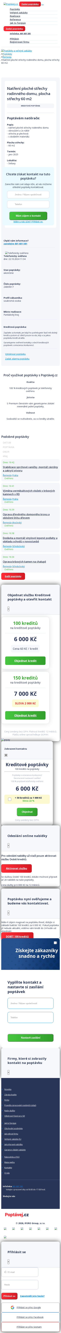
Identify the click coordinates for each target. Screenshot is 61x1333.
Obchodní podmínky (13, 1128)
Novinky (7, 1089)
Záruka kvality (10, 1095)
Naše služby (9, 1110)
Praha (15, 475)
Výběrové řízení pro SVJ (14, 1116)
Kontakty (8, 1167)
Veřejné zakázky (19, 12)
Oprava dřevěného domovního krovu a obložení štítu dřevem (26, 516)
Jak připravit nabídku (13, 1144)
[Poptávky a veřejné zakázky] (16, 50)
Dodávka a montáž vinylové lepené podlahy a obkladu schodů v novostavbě (30, 539)
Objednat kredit (25, 661)
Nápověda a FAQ (12, 1157)
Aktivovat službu (16, 868)
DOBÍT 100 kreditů (17, 936)
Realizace (15, 16)
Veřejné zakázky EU (12, 1139)
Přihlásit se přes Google (29, 1307)
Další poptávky (13, 576)
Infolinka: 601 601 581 (20, 33)
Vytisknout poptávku (15, 354)
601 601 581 (17, 1186)
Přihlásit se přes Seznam (29, 1326)
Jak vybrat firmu (11, 1134)
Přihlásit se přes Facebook (30, 1317)
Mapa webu (9, 1162)
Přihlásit (14, 38)
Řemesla (7, 56)
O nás (7, 1173)
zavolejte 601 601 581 (15, 243)
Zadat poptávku (30, 4)
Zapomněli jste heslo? (32, 1295)
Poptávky (15, 9)
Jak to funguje (18, 22)
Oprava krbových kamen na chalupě (24, 561)
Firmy (6, 1100)
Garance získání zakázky (15, 1150)
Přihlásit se (9, 1296)
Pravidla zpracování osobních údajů (20, 1105)
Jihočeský (17, 522)
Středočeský (18, 546)
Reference (15, 19)
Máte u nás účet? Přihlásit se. (28, 221)
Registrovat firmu (19, 41)
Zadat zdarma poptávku (17, 358)
